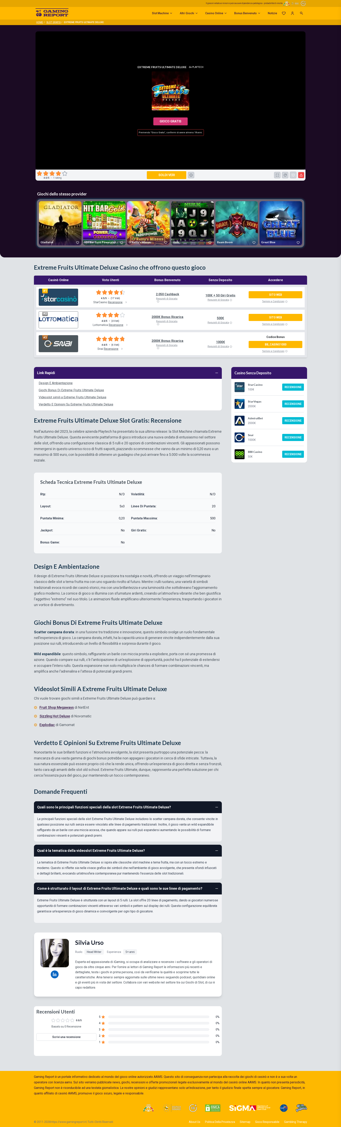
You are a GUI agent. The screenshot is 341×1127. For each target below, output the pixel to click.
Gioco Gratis (170, 121)
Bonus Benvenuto (245, 13)
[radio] (40, 173)
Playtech (197, 67)
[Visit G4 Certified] (284, 1108)
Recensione (293, 387)
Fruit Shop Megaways (56, 708)
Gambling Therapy (295, 1121)
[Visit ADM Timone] (148, 1108)
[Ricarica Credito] (285, 175)
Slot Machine (160, 13)
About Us (194, 1121)
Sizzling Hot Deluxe (54, 716)
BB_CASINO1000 (275, 344)
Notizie (272, 13)
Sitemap (245, 1121)
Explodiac (47, 725)
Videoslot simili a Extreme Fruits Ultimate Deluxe (72, 397)
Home (39, 22)
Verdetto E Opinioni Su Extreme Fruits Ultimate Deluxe (76, 404)
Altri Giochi (187, 13)
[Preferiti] (283, 13)
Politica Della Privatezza (220, 1121)
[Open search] (301, 13)
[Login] (292, 13)
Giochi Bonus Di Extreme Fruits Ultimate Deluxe (71, 390)
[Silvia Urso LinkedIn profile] (55, 974)
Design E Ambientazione (56, 383)
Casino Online (214, 13)
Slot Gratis (53, 22)
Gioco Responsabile (267, 1121)
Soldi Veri (166, 175)
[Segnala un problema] (301, 175)
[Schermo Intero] (277, 175)
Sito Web (275, 294)
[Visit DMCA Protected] (213, 1108)
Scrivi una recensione (66, 1037)
